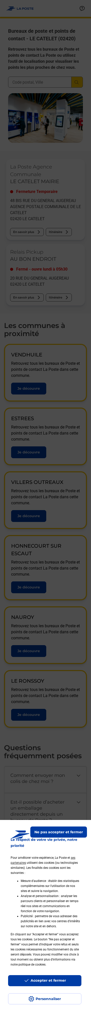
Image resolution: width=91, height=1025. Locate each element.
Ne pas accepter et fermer (58, 832)
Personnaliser (48, 999)
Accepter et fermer (48, 980)
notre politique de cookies (28, 964)
